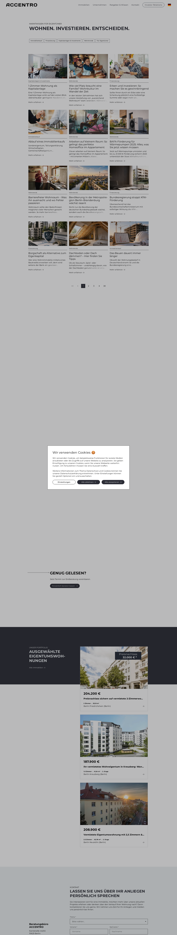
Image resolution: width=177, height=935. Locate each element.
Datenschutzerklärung (71, 473)
